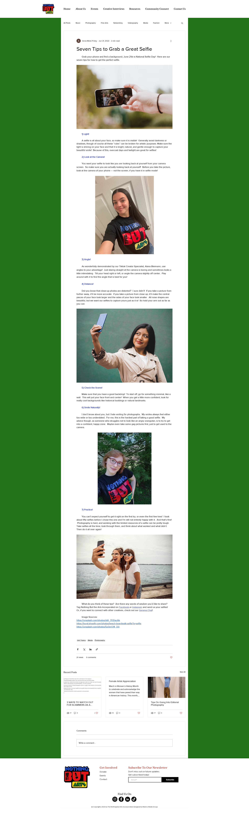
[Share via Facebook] (78, 649)
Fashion (156, 23)
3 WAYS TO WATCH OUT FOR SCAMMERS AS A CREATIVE (80, 703)
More (167, 23)
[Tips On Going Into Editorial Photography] (166, 687)
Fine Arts (104, 23)
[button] (182, 23)
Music (78, 23)
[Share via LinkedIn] (90, 649)
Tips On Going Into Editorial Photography (165, 703)
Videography (133, 23)
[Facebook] (121, 799)
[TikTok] (133, 799)
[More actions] (170, 40)
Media (145, 23)
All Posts (67, 23)
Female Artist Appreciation (122, 681)
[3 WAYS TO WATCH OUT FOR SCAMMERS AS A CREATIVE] (82, 687)
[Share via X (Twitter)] (84, 649)
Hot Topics (81, 640)
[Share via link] (97, 649)
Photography (90, 23)
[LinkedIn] (127, 799)
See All (182, 672)
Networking (118, 23)
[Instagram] (114, 799)
